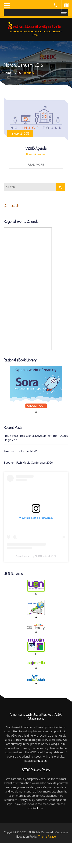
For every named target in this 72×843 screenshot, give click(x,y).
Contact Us (11, 205)
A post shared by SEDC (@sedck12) (36, 556)
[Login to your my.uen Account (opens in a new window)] (36, 646)
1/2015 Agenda (36, 148)
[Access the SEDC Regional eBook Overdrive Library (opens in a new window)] (36, 390)
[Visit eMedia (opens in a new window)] (36, 665)
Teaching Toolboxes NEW (20, 451)
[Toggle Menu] (64, 12)
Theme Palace (47, 836)
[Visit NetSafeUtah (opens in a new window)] (36, 679)
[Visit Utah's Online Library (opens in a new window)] (36, 629)
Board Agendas (35, 154)
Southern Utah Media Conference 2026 (28, 462)
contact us (40, 760)
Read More (36, 164)
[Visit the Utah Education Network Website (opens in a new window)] (36, 587)
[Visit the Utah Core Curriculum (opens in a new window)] (36, 609)
